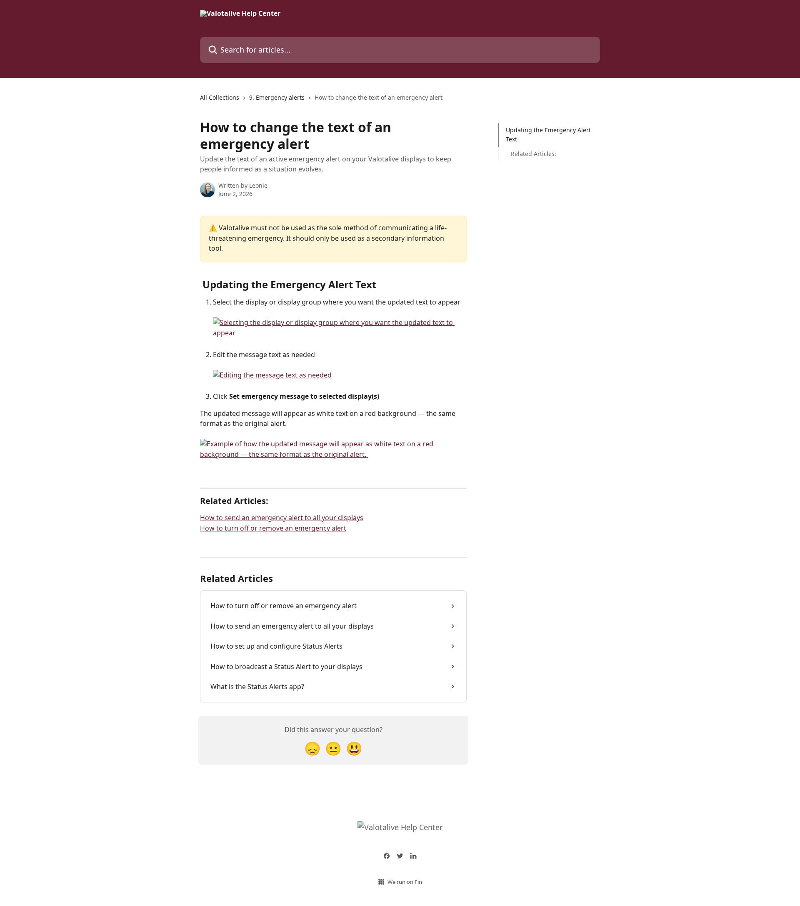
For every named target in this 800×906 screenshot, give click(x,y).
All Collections (219, 97)
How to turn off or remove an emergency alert (273, 528)
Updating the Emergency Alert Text (548, 134)
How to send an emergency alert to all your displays (281, 517)
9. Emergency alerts (277, 97)
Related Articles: (533, 154)
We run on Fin (405, 882)
